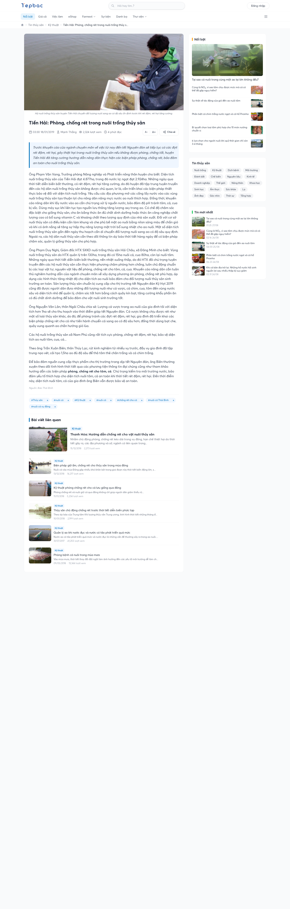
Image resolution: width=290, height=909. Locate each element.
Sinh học (199, 189)
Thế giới (220, 182)
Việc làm (57, 16)
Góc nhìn (215, 195)
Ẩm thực (214, 189)
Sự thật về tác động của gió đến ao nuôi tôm (216, 100)
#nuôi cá (58, 400)
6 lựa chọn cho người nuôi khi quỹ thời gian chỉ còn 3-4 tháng (220, 142)
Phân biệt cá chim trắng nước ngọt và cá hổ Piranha (220, 113)
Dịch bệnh (233, 170)
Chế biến (216, 176)
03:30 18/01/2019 (43, 132)
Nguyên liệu (233, 176)
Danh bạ (121, 16)
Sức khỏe (231, 189)
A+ (154, 132)
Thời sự (230, 195)
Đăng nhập (258, 6)
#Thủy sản (37, 400)
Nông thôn (237, 182)
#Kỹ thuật (80, 400)
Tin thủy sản (36, 25)
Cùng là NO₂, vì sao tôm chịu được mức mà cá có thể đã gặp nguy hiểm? (219, 89)
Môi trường (251, 170)
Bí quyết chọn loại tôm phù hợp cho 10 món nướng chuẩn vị (219, 129)
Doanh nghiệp (202, 182)
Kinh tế (251, 176)
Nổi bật (28, 16)
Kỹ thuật (53, 25)
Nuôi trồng (200, 170)
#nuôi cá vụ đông (40, 406)
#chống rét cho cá (127, 400)
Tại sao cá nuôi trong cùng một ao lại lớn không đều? (232, 220)
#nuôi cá (101, 400)
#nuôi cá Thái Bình (158, 400)
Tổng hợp (246, 195)
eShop (72, 16)
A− (146, 131)
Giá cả (42, 16)
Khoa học (255, 182)
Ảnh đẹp (198, 195)
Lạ (243, 189)
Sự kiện (106, 16)
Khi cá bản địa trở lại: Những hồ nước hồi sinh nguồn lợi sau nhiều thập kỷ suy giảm (231, 269)
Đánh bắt (199, 176)
